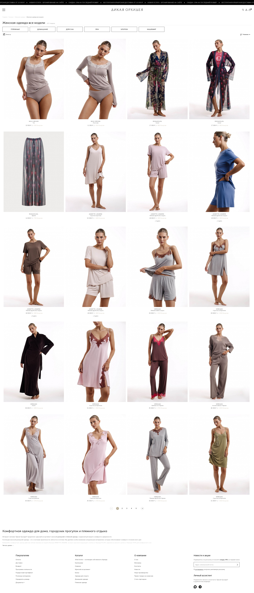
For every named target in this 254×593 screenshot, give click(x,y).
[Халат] (157, 79)
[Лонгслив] (95, 79)
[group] (15, 29)
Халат (157, 123)
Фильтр (8, 34)
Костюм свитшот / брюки (219, 405)
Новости (137, 569)
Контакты (137, 566)
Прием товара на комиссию (143, 576)
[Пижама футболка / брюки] (157, 454)
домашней (60, 537)
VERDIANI (157, 309)
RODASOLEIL (157, 121)
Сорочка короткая (95, 215)
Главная (4, 17)
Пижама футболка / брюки (157, 498)
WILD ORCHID (34, 121)
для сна (27, 543)
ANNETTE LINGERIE (95, 214)
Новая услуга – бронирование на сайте (23, 2)
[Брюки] (34, 172)
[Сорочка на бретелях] (219, 267)
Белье (77, 573)
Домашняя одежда (81, 579)
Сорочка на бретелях (219, 310)
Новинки (78, 566)
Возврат (18, 566)
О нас (136, 559)
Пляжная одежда (81, 582)
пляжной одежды (72, 537)
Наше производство (141, 573)
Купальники (79, 563)
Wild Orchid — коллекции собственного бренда (91, 559)
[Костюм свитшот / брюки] (219, 362)
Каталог (11, 17)
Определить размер (22, 579)
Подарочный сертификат (24, 573)
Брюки (34, 215)
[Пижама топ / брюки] (157, 362)
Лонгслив (95, 123)
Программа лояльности (24, 569)
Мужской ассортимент (82, 569)
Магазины (137, 563)
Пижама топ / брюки (157, 405)
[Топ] (34, 79)
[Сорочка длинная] (34, 454)
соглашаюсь (199, 569)
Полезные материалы (23, 576)
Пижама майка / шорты (157, 310)
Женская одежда (20, 17)
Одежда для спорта (82, 576)
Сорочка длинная (33, 498)
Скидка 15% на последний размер (60, 2)
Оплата (18, 559)
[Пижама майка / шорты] (157, 267)
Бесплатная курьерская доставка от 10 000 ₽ (99, 2)
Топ (34, 123)
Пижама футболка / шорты (157, 215)
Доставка (19, 563)
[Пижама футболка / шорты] (157, 172)
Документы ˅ (20, 582)
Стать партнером (140, 579)
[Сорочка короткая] (95, 172)
